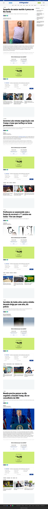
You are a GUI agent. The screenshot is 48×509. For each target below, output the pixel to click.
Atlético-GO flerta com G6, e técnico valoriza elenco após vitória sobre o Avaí (29, 194)
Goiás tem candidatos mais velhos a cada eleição (19, 489)
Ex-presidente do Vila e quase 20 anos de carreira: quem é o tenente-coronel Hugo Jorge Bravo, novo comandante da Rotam (8, 102)
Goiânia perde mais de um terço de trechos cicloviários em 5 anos (29, 489)
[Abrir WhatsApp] (46, 507)
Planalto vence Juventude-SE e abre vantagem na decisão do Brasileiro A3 (19, 375)
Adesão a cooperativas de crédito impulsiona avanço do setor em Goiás (7, 375)
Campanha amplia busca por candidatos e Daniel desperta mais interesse (29, 102)
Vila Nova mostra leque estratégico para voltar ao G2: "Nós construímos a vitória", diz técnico (8, 194)
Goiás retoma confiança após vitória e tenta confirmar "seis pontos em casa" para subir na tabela (19, 194)
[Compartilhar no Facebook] (3, 15)
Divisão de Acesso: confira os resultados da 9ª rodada (28, 284)
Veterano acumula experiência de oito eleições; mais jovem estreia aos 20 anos (29, 375)
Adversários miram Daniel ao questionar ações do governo (7, 284)
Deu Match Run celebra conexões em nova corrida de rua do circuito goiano (18, 284)
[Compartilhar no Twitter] (4, 15)
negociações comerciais (22, 136)
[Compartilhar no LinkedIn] (7, 15)
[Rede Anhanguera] (3, 0)
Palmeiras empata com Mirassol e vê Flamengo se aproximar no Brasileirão (7, 489)
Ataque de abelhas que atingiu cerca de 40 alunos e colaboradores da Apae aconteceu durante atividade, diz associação (19, 102)
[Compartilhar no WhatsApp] (6, 15)
